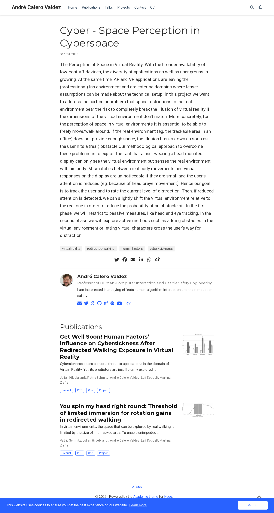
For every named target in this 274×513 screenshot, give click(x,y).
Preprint (66, 390)
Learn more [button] (138, 505)
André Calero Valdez (36, 7)
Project (103, 390)
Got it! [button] (253, 505)
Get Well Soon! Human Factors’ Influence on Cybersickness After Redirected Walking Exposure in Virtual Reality (116, 346)
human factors (132, 249)
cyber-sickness (161, 249)
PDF (79, 390)
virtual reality (71, 249)
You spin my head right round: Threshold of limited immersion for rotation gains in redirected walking (118, 413)
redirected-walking (101, 249)
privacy (137, 486)
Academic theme (145, 497)
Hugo (168, 497)
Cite (90, 390)
